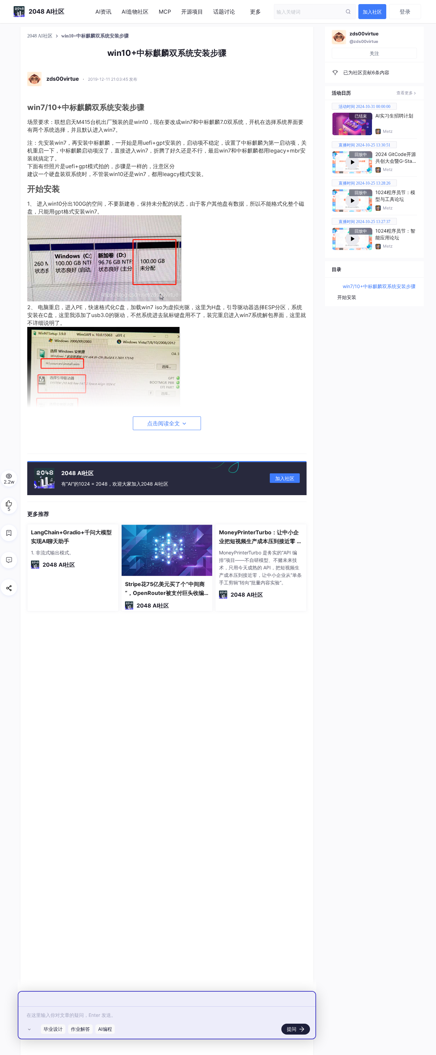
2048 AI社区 (40, 35)
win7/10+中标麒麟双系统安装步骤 (379, 286)
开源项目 (192, 11)
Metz (388, 131)
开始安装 (346, 297)
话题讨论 (224, 11)
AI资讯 (103, 11)
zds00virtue (363, 33)
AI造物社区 (135, 11)
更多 (255, 11)
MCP (165, 11)
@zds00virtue (363, 41)
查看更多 (404, 92)
